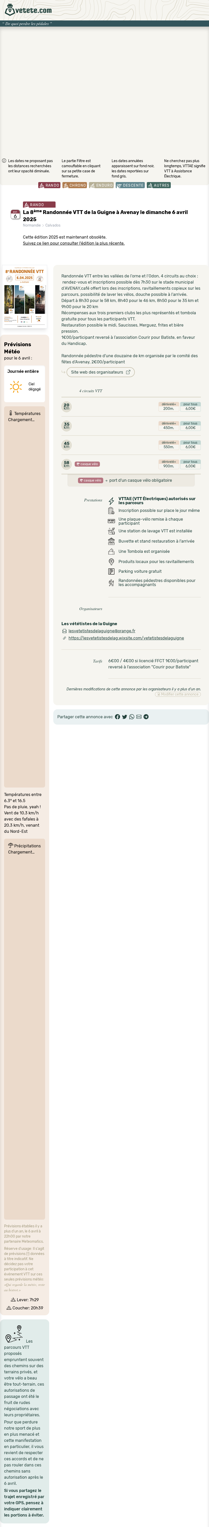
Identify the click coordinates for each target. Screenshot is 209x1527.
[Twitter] (124, 717)
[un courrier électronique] (138, 717)
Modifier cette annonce (179, 694)
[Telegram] (146, 717)
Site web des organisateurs (98, 372)
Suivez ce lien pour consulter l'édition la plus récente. (74, 243)
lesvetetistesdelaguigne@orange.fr (102, 630)
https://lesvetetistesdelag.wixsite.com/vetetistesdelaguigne (126, 638)
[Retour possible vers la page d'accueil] (28, 10)
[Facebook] (117, 717)
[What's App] (131, 717)
